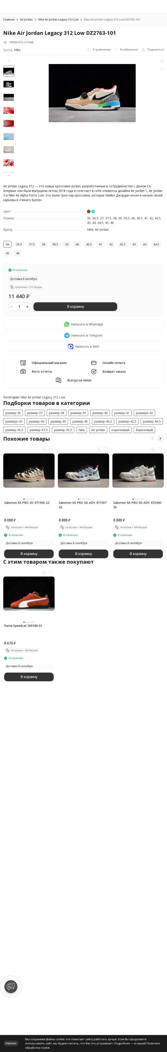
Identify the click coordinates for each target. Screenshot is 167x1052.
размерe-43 (13, 421)
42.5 (157, 218)
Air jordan (98, 430)
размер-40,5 (103, 421)
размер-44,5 (152, 421)
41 (146, 218)
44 (94, 223)
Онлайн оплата (113, 363)
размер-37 (34, 413)
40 (133, 218)
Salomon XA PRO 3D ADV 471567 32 (83, 505)
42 (151, 218)
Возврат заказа (114, 372)
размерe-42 (144, 413)
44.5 (100, 223)
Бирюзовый (144, 430)
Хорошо (11, 1043)
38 (115, 218)
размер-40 (100, 413)
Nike (17, 50)
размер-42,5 (127, 421)
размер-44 (36, 421)
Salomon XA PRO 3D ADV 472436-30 (137, 505)
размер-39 (78, 413)
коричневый (120, 430)
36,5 (95, 218)
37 (102, 218)
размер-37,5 (39, 430)
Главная (9, 19)
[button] (8, 175)
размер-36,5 (14, 430)
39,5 (127, 218)
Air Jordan (26, 19)
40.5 (139, 218)
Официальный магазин (49, 363)
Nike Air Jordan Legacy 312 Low (58, 19)
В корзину (75, 306)
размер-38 (56, 413)
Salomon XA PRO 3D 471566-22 (26, 503)
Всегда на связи (79, 380)
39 (120, 218)
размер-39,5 (63, 430)
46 (112, 223)
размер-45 (58, 421)
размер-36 (13, 413)
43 (88, 223)
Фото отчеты (42, 372)
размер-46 (80, 421)
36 (88, 218)
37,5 (108, 218)
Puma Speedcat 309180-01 (23, 626)
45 (107, 223)
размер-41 (121, 413)
